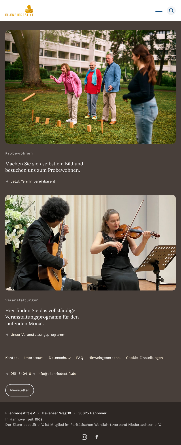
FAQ (79, 358)
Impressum (33, 358)
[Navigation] (159, 10)
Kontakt (12, 358)
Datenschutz (60, 358)
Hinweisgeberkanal (105, 358)
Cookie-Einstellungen (144, 358)
